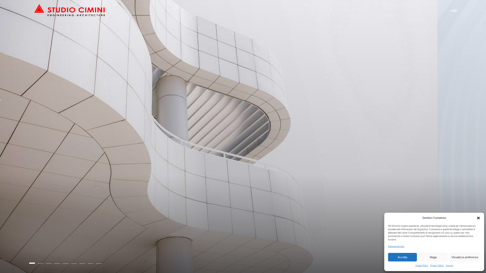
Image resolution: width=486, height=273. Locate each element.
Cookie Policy (421, 265)
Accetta (402, 257)
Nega (433, 257)
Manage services (396, 246)
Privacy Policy (437, 265)
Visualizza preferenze (464, 257)
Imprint (449, 265)
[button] (478, 218)
